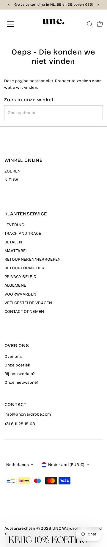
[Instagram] (14, 512)
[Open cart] (100, 24)
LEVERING (14, 224)
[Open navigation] (14, 24)
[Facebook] (7, 512)
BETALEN (13, 242)
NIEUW (11, 179)
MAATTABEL (16, 250)
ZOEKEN (12, 171)
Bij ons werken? (19, 373)
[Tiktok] (29, 512)
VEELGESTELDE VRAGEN (28, 302)
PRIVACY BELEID (20, 276)
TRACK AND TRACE (22, 233)
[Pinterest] (22, 512)
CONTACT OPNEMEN (24, 311)
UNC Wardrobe (67, 528)
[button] (48, 539)
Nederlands (17, 464)
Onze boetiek (17, 365)
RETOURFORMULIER (24, 268)
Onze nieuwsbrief (21, 382)
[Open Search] (89, 24)
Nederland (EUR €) (66, 464)
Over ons (13, 356)
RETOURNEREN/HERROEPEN (32, 259)
